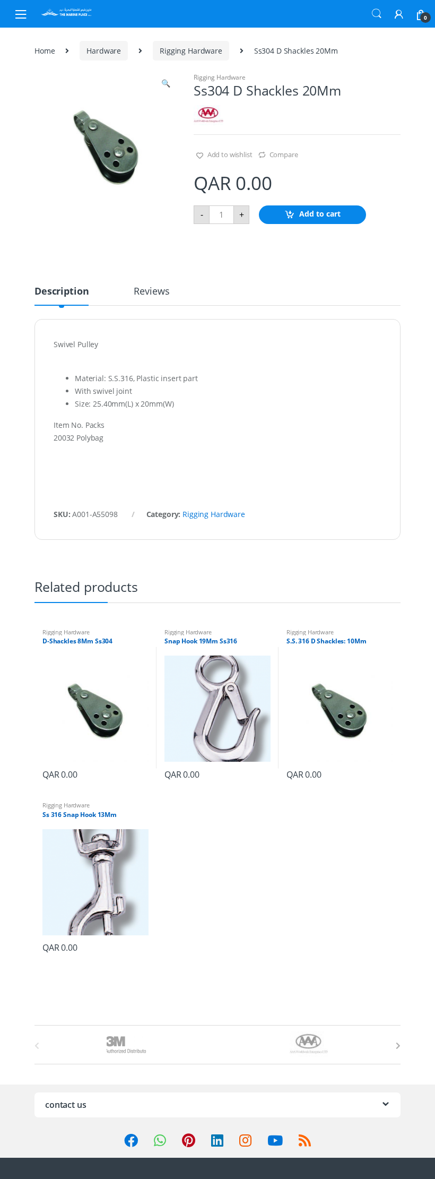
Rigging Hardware (191, 51)
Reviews (151, 291)
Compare (283, 154)
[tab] (61, 295)
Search (376, 14)
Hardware (103, 51)
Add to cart (320, 214)
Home (44, 51)
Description (61, 291)
